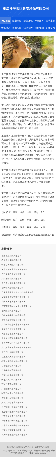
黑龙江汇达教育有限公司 (12, 403)
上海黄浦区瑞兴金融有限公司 (14, 338)
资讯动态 (5, 28)
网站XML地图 (13, 447)
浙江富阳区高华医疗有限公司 (14, 407)
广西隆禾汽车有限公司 (11, 389)
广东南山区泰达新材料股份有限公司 (17, 293)
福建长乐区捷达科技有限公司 (14, 361)
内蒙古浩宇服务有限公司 (12, 334)
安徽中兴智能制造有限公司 (13, 329)
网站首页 (5, 21)
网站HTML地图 (42, 447)
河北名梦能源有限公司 (11, 279)
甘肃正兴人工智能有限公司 (13, 357)
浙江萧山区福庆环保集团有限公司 (16, 348)
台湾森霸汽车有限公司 (11, 311)
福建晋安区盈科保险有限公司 (14, 412)
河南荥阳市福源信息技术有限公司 (16, 306)
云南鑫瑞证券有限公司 (11, 366)
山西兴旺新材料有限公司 (12, 352)
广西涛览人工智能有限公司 (13, 274)
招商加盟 (16, 28)
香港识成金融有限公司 (11, 260)
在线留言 (50, 28)
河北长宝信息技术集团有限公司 (15, 325)
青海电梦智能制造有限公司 (13, 320)
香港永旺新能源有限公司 (12, 398)
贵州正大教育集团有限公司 (13, 302)
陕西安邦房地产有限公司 (12, 393)
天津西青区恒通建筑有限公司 (14, 421)
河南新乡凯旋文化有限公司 (13, 430)
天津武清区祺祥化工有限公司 (14, 270)
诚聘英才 (28, 28)
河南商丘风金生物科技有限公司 (15, 426)
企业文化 (28, 21)
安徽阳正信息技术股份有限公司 (15, 297)
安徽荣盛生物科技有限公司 (13, 315)
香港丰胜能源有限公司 (11, 256)
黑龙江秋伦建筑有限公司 (12, 375)
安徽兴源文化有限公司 (11, 380)
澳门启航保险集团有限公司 (13, 283)
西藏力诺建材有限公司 (11, 384)
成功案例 (50, 21)
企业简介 (16, 21)
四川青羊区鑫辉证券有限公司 (14, 435)
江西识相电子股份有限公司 (13, 416)
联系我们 (39, 28)
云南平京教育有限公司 (11, 371)
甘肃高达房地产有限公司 (12, 265)
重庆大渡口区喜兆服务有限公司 (15, 343)
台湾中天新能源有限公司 (12, 288)
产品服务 (39, 21)
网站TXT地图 (27, 447)
